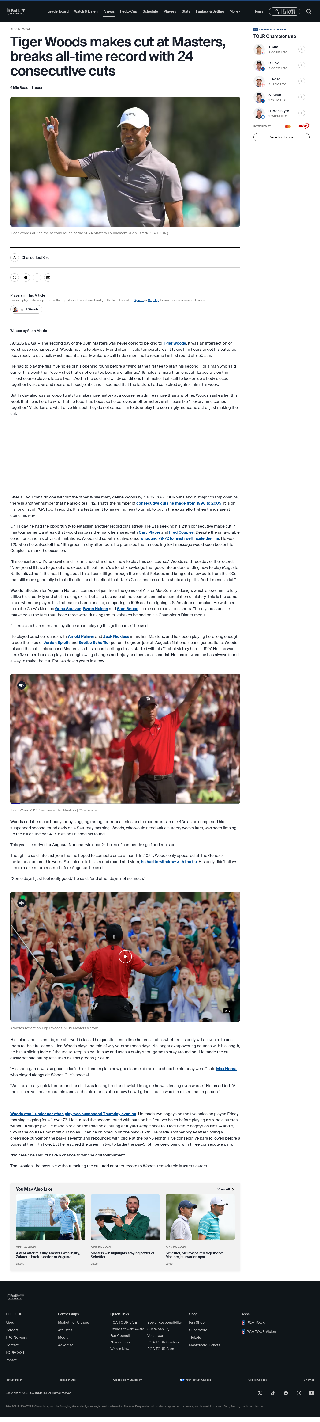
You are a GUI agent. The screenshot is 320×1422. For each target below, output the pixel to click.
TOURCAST (15, 1352)
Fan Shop (197, 1322)
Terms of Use (68, 1379)
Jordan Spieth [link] (57, 642)
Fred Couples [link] (181, 532)
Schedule (150, 11)
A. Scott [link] (274, 95)
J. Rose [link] (274, 79)
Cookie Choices (257, 1379)
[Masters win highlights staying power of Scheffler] (125, 1217)
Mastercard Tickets (204, 1345)
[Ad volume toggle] (21, 685)
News (109, 11)
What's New (119, 1348)
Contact (12, 1345)
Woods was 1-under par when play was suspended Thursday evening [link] (73, 1113)
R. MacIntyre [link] (278, 111)
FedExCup (128, 11)
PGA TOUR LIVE (123, 1322)
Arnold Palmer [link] (81, 636)
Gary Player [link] (149, 532)
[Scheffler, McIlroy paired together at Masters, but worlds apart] (200, 1217)
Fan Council (120, 1335)
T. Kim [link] (273, 47)
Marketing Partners (73, 1322)
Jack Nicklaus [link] (116, 636)
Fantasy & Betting (210, 11)
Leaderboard (58, 11)
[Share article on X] (14, 277)
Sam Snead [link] (127, 608)
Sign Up (153, 300)
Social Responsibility (164, 1322)
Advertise (66, 1345)
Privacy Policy (14, 1379)
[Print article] (37, 277)
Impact (11, 1360)
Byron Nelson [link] (95, 608)
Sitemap (309, 1379)
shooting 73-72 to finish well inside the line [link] (180, 538)
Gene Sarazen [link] (68, 608)
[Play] (125, 956)
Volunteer (155, 1335)
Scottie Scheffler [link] (94, 642)
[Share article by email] (48, 277)
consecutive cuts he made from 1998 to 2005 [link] (178, 503)
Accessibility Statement (127, 1379)
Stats (186, 11)
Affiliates (65, 1330)
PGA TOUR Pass (160, 1348)
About (10, 1322)
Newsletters (120, 1342)
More (236, 12)
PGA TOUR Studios (163, 1342)
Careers (12, 1330)
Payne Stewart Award (127, 1329)
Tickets (195, 1337)
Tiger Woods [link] (174, 343)
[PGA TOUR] (17, 11)
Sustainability (158, 1329)
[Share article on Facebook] (26, 277)
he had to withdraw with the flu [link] (169, 861)
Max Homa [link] (226, 1068)
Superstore (198, 1330)
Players (170, 11)
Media (63, 1337)
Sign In (139, 300)
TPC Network (16, 1337)
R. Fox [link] (273, 63)
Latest (20, 1263)
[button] (125, 956)
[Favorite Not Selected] (301, 49)
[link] (37, 88)
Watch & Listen (86, 11)
